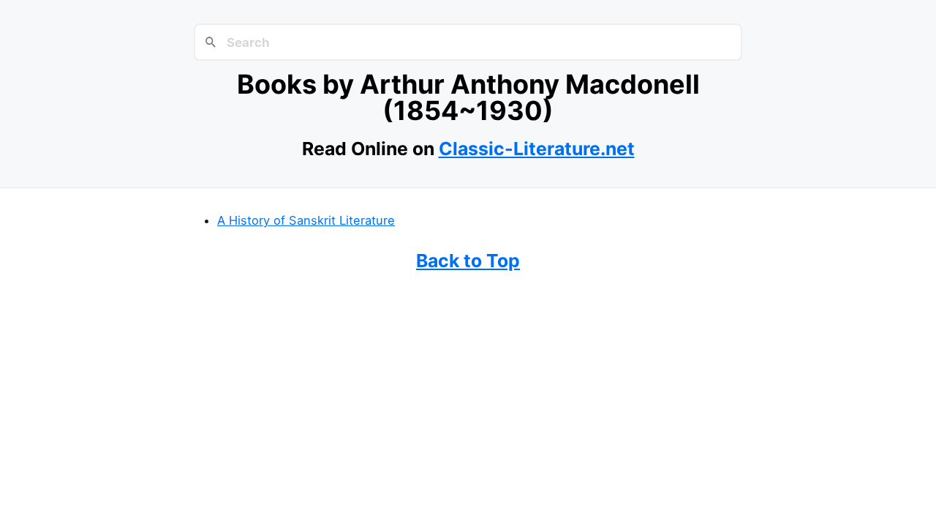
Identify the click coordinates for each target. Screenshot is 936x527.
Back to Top (468, 261)
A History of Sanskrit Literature (306, 220)
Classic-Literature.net (537, 149)
